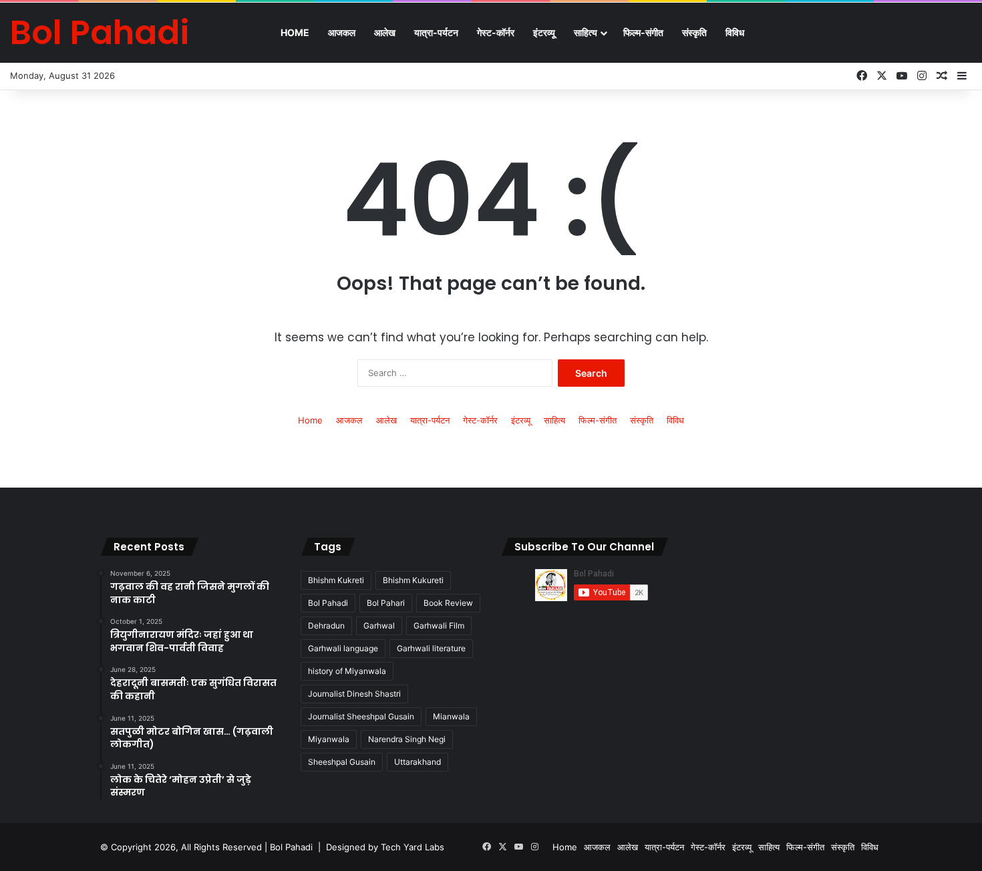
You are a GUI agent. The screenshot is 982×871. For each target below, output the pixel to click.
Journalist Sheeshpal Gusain (361, 716)
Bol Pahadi (328, 603)
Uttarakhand (417, 762)
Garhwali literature (431, 648)
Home (295, 32)
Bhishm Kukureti (413, 580)
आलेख (384, 32)
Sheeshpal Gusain (341, 762)
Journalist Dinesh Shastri (354, 694)
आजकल (341, 32)
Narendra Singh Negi (407, 739)
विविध (734, 32)
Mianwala (451, 716)
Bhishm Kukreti (336, 580)
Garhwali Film (439, 626)
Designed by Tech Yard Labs (385, 847)
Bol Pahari (386, 603)
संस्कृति (694, 32)
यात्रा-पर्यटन (436, 32)
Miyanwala (328, 739)
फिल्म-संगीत (643, 32)
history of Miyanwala (347, 671)
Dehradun (326, 626)
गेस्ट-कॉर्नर (495, 32)
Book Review (448, 603)
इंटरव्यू (544, 32)
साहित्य (585, 32)
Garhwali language (343, 648)
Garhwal (379, 626)
